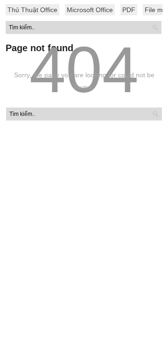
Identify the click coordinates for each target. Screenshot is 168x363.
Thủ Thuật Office (32, 9)
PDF (128, 9)
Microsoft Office (90, 9)
